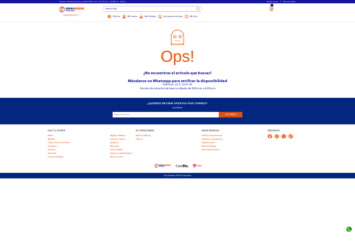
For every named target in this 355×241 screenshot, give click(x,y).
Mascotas (114, 146)
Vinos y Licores (116, 157)
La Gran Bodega (72, 9)
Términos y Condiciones (212, 139)
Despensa (52, 146)
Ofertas (139, 139)
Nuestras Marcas (143, 135)
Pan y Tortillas (116, 150)
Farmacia (52, 153)
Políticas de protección (211, 135)
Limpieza (114, 143)
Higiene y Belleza (117, 135)
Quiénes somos (273, 1)
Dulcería (51, 150)
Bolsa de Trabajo (289, 1)
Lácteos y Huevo (117, 139)
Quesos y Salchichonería (120, 153)
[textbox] (152, 8)
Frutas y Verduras (55, 157)
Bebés (50, 135)
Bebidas (51, 139)
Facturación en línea (210, 150)
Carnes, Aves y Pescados (59, 143)
